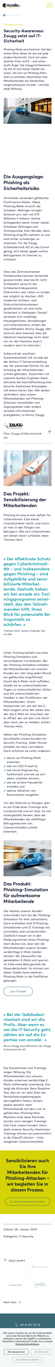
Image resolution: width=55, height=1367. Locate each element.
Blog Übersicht (14, 15)
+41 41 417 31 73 (29, 1325)
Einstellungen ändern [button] (27, 1359)
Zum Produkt (18, 991)
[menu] (50, 5)
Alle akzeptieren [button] (16, 1351)
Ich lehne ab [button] (41, 1351)
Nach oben (10, 1302)
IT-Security (26, 1236)
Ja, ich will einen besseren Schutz (27, 1201)
